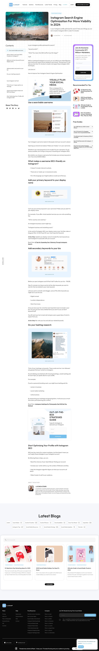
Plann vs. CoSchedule (50, 632)
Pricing (55, 4)
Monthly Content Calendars (34, 614)
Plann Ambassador (6, 618)
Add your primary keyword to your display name (15, 60)
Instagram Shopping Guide (34, 630)
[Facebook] (7, 108)
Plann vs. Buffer (48, 618)
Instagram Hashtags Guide (34, 632)
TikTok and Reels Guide (33, 623)
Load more (49, 584)
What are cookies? (87, 643)
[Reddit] (18, 108)
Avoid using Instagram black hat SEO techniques (15, 91)
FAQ (17, 618)
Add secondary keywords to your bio (15, 69)
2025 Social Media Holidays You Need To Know (87, 99)
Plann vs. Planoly (48, 616)
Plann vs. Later (48, 614)
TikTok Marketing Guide (33, 628)
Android (4, 625)
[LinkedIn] (15, 108)
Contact (17, 621)
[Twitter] (10, 108)
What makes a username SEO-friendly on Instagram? (15, 55)
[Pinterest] (12, 108)
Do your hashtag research (13, 74)
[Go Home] (14, 4)
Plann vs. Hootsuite (49, 621)
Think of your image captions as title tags (15, 85)
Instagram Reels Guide (33, 625)
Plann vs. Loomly (48, 625)
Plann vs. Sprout (48, 630)
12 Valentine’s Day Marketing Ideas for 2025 (86, 91)
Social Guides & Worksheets (34, 618)
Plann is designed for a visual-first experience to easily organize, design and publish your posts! (57, 90)
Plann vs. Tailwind (49, 623)
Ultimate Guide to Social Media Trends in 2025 (86, 106)
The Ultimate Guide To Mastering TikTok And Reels (83, 137)
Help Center (18, 614)
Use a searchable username (16, 50)
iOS (3, 623)
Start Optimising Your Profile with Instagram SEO (15, 96)
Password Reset (19, 616)
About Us (4, 616)
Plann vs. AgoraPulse (49, 628)
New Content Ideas (32, 616)
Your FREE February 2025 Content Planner (81, 127)
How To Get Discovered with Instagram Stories (82, 141)
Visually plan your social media (57, 82)
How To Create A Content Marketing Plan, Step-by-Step (86, 114)
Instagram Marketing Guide (34, 621)
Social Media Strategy (56, 13)
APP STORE (8, 642)
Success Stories (5, 621)
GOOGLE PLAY (21, 642)
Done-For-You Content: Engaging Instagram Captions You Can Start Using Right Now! (83, 147)
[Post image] (76, 91)
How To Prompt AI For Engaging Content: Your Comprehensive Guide (82, 132)
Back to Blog (2, 261)
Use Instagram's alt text (13, 81)
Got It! (81, 647)
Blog (60, 4)
